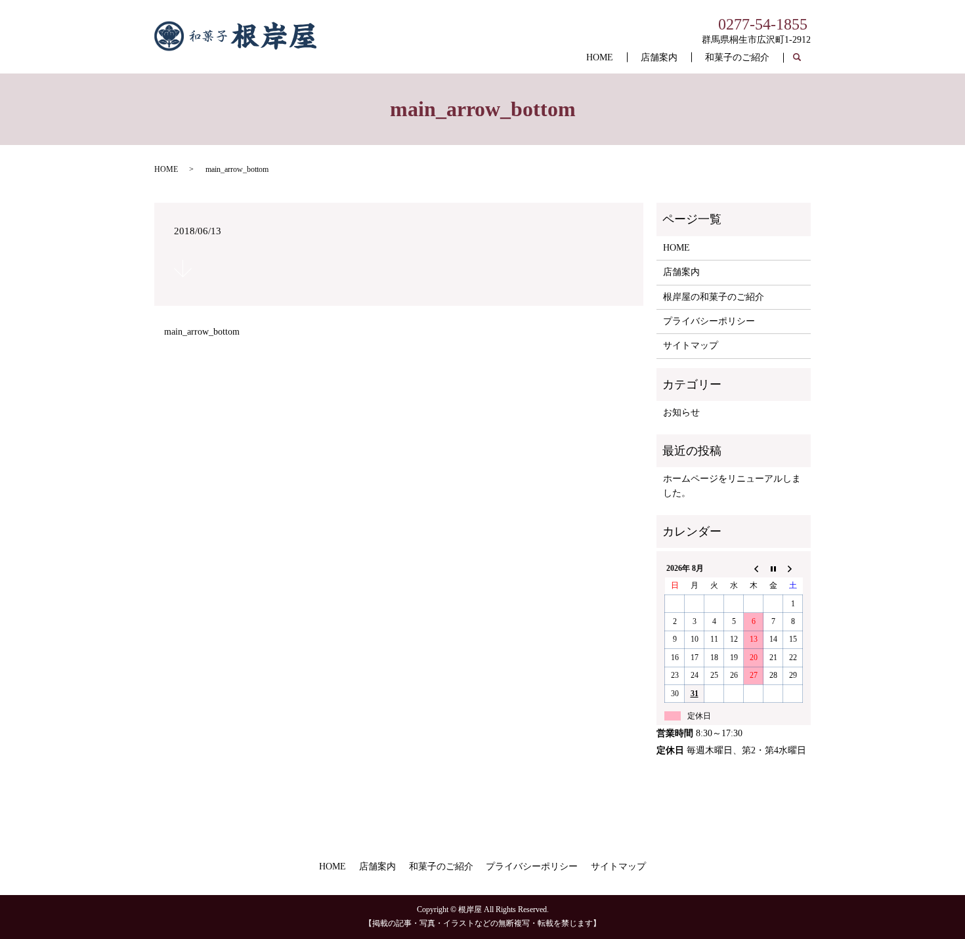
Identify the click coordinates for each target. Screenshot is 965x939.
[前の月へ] (753, 568)
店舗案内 (659, 57)
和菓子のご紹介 (737, 57)
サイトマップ (690, 345)
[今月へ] (773, 568)
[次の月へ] (793, 568)
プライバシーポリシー (709, 321)
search (804, 58)
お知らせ (681, 412)
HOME (599, 57)
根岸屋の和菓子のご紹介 (713, 297)
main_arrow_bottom (202, 332)
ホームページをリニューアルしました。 (732, 486)
